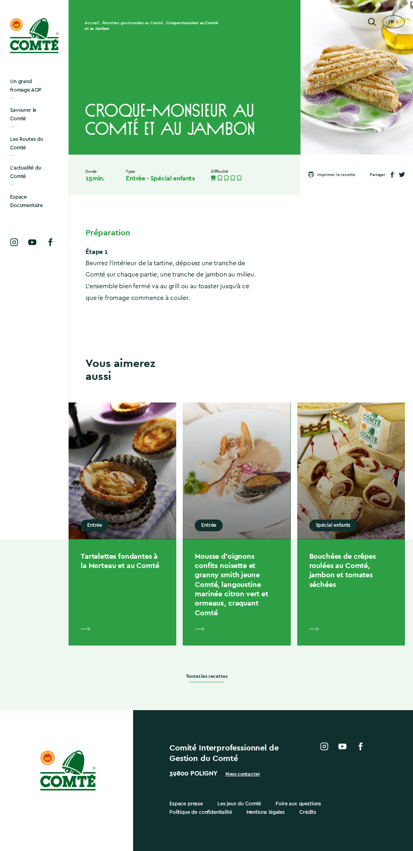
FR (391, 22)
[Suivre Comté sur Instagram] (14, 242)
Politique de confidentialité (200, 812)
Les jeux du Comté (239, 803)
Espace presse (186, 803)
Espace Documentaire (26, 201)
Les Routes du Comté (26, 143)
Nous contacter (242, 774)
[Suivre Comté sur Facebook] (50, 242)
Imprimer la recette (336, 175)
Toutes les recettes (206, 676)
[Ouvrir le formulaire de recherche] (371, 21)
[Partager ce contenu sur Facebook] (392, 175)
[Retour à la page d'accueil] (34, 35)
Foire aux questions (298, 803)
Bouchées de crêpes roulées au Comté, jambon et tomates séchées (342, 570)
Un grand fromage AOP (26, 85)
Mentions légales (265, 812)
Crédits (307, 812)
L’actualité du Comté (25, 172)
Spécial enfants (172, 178)
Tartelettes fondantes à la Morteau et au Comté (120, 560)
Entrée (135, 178)
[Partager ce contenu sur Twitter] (402, 175)
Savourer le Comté (23, 114)
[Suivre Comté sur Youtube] (32, 242)
